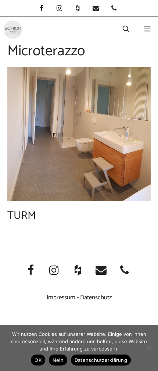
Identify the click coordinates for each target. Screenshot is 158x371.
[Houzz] (77, 9)
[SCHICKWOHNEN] (13, 29)
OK (38, 360)
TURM (21, 216)
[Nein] (148, 348)
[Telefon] (114, 9)
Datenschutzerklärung (101, 360)
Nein (58, 360)
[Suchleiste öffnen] (126, 29)
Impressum (61, 297)
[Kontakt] (96, 9)
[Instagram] (59, 9)
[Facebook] (41, 9)
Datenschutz (96, 297)
